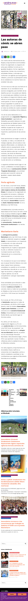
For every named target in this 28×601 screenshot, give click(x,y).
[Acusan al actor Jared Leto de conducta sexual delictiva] (4, 555)
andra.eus (6, 51)
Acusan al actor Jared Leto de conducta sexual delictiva (17, 555)
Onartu (12, 594)
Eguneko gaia (13, 561)
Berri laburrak (14, 552)
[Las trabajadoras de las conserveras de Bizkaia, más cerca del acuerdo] (4, 564)
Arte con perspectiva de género (18, 393)
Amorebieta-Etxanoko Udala (10, 35)
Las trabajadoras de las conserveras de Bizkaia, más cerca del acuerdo (17, 565)
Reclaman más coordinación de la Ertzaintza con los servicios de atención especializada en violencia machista (10, 398)
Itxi (22, 594)
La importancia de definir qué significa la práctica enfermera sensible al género (17, 574)
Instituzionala (6, 476)
